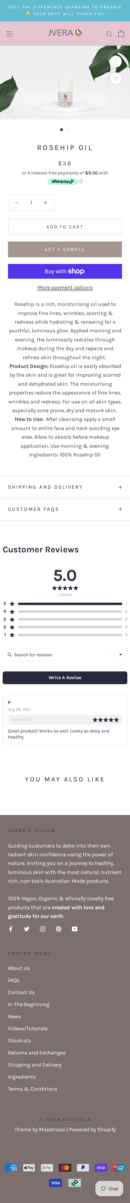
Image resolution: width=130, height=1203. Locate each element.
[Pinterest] (58, 928)
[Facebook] (10, 928)
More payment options (65, 287)
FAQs (13, 980)
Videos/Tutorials (28, 1028)
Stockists (19, 1040)
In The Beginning (28, 1004)
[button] (62, 604)
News (14, 1016)
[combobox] (120, 654)
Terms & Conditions (32, 1089)
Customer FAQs (33, 509)
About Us (19, 968)
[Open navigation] (9, 33)
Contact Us (21, 992)
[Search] (109, 34)
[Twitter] (26, 928)
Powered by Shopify (92, 1129)
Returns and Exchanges (37, 1052)
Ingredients (22, 1077)
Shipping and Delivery (45, 487)
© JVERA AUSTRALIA (65, 1119)
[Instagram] (42, 928)
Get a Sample (65, 249)
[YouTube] (74, 928)
